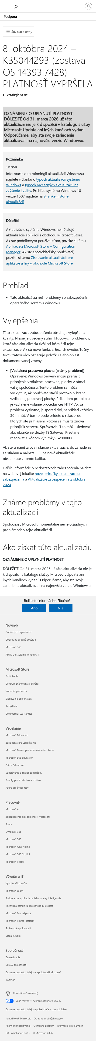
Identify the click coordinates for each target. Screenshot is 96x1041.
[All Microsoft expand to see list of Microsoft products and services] (5, 6)
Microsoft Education (17, 735)
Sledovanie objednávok (18, 698)
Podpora (11, 16)
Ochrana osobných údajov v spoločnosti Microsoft (33, 972)
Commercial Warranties (19, 713)
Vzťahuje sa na (16, 95)
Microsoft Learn (14, 890)
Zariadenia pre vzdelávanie (21, 742)
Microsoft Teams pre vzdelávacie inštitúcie (30, 750)
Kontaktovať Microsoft (18, 1018)
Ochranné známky (44, 1025)
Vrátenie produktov (16, 691)
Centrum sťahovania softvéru (22, 683)
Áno (34, 607)
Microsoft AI (12, 809)
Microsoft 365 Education (19, 757)
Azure (9, 824)
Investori (10, 979)
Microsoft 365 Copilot (18, 854)
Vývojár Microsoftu (16, 883)
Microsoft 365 (13, 647)
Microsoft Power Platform (20, 920)
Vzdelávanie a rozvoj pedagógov (24, 772)
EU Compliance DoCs (18, 1033)
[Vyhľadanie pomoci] (16, 6)
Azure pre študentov (17, 787)
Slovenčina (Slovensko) (25, 993)
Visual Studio (13, 935)
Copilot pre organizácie (19, 632)
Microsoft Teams (15, 861)
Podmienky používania (18, 1025)
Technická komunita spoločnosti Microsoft (29, 905)
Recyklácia (11, 706)
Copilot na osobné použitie (21, 639)
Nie (60, 607)
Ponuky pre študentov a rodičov (23, 780)
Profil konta (12, 676)
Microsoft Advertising (18, 846)
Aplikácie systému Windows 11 (23, 654)
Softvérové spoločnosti (18, 928)
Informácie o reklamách (70, 1025)
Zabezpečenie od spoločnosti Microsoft (28, 816)
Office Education (15, 765)
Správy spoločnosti (16, 964)
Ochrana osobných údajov (48, 1018)
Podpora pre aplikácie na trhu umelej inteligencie (33, 898)
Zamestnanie (13, 957)
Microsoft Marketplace (18, 913)
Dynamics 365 (13, 831)
